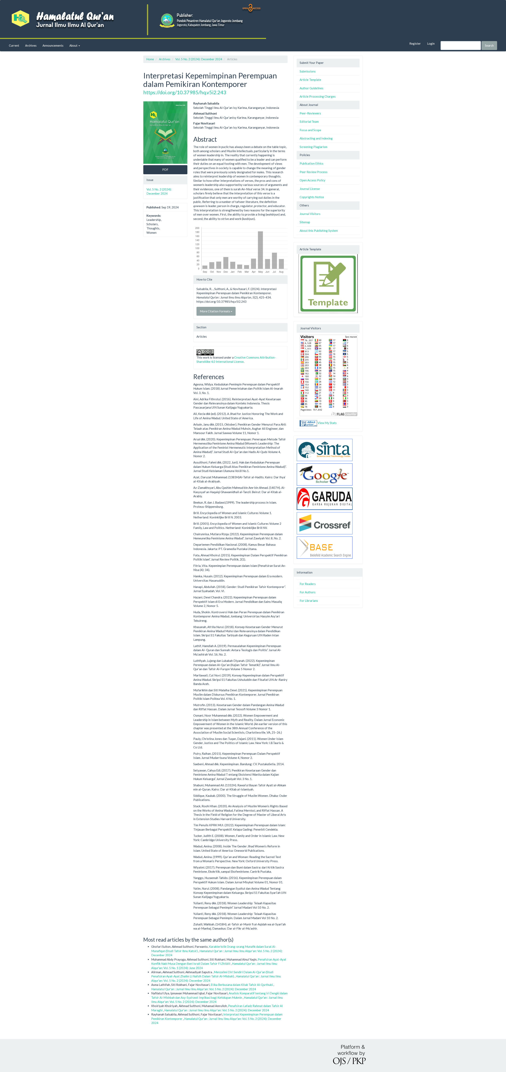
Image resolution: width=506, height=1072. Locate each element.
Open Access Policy (312, 180)
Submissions (308, 71)
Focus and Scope (310, 130)
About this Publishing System (319, 230)
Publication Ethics (311, 163)
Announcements (52, 45)
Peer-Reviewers (310, 113)
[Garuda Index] (325, 498)
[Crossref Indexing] (325, 523)
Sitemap (305, 222)
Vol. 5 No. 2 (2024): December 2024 (198, 59)
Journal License (310, 188)
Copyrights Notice (312, 197)
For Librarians (309, 600)
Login (431, 43)
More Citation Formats (215, 311)
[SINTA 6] (325, 449)
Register (415, 43)
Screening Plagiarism (313, 147)
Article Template (310, 79)
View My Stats (327, 423)
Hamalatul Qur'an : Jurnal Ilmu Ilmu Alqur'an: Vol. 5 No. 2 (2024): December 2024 (203, 989)
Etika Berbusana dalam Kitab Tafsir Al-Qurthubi (242, 984)
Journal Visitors (310, 214)
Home (150, 59)
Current (14, 45)
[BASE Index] (325, 547)
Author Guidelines (311, 88)
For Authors (307, 592)
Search (489, 45)
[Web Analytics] (308, 423)
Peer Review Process (314, 172)
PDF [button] (165, 169)
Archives (31, 45)
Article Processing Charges (318, 96)
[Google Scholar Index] (325, 474)
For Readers (308, 584)
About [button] (73, 45)
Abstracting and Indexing (316, 138)
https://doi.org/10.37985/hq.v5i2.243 (184, 92)
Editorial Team (309, 121)
